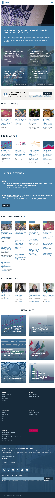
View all (5, 205)
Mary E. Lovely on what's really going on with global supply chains (29, 183)
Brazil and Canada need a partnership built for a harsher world (34, 120)
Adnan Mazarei (4, 238)
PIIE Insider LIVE (6, 434)
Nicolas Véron (48, 160)
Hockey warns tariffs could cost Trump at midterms (34, 294)
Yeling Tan (6, 59)
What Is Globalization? (13, 379)
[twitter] (4, 470)
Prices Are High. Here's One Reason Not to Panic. (34, 241)
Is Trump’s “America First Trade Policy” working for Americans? (19, 295)
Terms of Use (12, 495)
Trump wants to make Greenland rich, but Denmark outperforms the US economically (20, 153)
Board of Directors (6, 394)
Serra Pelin (5, 258)
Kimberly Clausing (35, 301)
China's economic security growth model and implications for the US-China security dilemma (13, 54)
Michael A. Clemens (35, 77)
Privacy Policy (6, 495)
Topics (31, 392)
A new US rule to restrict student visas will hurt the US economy (39, 73)
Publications (5, 414)
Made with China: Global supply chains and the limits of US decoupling (14, 73)
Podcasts (4, 418)
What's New (9, 103)
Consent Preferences (8, 464)
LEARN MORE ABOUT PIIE (8, 456)
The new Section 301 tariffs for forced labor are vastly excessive (20, 120)
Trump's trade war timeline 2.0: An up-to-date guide (13, 353)
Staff (3, 396)
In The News (9, 278)
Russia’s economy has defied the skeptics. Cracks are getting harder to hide (48, 295)
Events (4, 430)
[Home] (5, 2)
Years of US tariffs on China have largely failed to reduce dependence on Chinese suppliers (34, 154)
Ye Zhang (8, 158)
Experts (31, 410)
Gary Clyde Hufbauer (6, 157)
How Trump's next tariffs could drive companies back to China (48, 245)
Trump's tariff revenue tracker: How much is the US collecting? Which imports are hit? (6, 153)
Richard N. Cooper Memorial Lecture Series (12, 436)
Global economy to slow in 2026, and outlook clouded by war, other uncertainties (34, 252)
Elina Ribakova (48, 301)
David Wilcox (4, 270)
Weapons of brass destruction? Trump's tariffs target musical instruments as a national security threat (40, 54)
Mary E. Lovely (7, 77)
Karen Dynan (4, 269)
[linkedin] (8, 470)
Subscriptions (5, 402)
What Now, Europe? (7, 440)
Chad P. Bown (46, 248)
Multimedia (5, 420)
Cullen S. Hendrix (34, 59)
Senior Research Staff (34, 412)
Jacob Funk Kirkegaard (20, 157)
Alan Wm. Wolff (18, 259)
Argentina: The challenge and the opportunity (33, 232)
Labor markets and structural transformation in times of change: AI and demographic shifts (29, 196)
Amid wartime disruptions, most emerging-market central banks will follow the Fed (6, 248)
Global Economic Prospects (8, 432)
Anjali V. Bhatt (10, 187)
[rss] (22, 470)
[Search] (48, 2)
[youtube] (13, 470)
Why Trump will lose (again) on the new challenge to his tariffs (20, 256)
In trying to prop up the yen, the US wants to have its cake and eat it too (25, 31)
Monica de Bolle (32, 123)
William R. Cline (19, 123)
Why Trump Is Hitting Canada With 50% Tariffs (6, 294)
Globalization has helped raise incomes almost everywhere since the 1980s (40, 376)
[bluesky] (27, 470)
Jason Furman (32, 243)
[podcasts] (18, 470)
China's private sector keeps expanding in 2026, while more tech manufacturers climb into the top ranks (48, 154)
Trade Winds (5, 438)
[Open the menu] (52, 2)
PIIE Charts (8, 136)
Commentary (5, 416)
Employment (5, 398)
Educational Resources (7, 424)
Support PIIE (33, 430)
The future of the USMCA (38, 354)
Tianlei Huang (46, 159)
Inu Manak (19, 301)
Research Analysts (33, 414)
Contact (4, 400)
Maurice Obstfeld (7, 240)
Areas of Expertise (33, 394)
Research (5, 410)
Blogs (3, 412)
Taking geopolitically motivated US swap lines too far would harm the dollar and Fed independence (6, 234)
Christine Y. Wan (19, 77)
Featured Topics (12, 216)
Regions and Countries (34, 396)
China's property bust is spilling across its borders (47, 254)
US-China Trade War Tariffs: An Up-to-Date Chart (40, 329)
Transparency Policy (7, 404)
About (4, 392)
